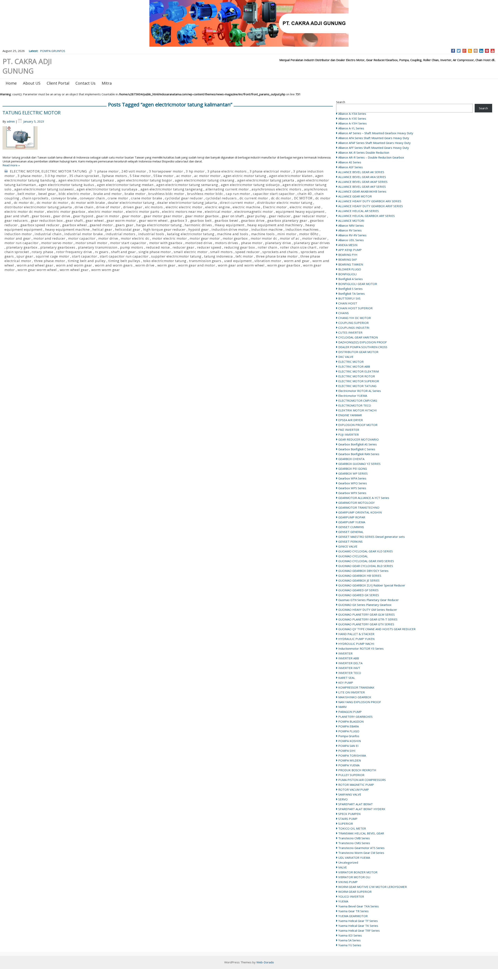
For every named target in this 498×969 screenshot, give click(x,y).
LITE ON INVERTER (351, 692)
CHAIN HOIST (347, 303)
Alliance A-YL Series (351, 128)
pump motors (131, 247)
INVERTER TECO (349, 673)
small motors (221, 252)
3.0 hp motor (56, 175)
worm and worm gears (114, 265)
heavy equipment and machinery (274, 225)
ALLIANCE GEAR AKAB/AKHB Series (362, 191)
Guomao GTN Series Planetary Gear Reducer (368, 600)
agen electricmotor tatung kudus (66, 184)
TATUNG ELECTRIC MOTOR (32, 112)
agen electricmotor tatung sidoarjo (250, 184)
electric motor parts (142, 211)
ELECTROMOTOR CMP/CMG (357, 400)
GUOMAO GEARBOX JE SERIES (359, 580)
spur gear (25, 256)
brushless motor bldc (205, 193)
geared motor (101, 225)
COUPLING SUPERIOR (353, 323)
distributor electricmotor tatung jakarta (38, 207)
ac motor (183, 175)
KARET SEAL (346, 678)
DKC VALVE (345, 357)
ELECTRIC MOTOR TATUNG (357, 386)
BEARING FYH (347, 255)
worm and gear (296, 260)
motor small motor (91, 243)
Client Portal (58, 83)
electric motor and (305, 207)
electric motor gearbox (66, 211)
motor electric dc (135, 238)
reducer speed (209, 247)
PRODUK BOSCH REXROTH (357, 770)
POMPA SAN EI (348, 746)
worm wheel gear (74, 269)
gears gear (124, 225)
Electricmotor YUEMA (352, 396)
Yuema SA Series (349, 940)
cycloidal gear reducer (184, 198)
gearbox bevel (226, 220)
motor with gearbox (165, 243)
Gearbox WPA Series (352, 478)
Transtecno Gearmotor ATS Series (361, 848)
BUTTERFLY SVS (349, 298)
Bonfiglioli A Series (350, 279)
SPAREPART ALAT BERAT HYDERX (361, 809)
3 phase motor (30, 175)
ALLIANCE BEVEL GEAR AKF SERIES (362, 186)
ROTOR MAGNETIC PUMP (356, 785)
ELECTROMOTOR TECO (354, 405)
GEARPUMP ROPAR (351, 517)
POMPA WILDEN (349, 760)
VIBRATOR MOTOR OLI (354, 877)
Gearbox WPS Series (352, 488)
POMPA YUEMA (348, 765)
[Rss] (470, 51)
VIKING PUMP (348, 882)
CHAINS (343, 313)
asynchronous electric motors (276, 189)
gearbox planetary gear (287, 220)
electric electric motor (184, 207)
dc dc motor (281, 198)
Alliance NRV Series (351, 225)
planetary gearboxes (57, 247)
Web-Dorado (265, 962)
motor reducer (314, 238)
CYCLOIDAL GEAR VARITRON (358, 337)
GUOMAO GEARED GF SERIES (358, 590)
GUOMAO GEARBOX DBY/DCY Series (363, 571)
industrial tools (151, 234)
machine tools (263, 234)
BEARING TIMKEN (350, 264)
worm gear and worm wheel (241, 265)
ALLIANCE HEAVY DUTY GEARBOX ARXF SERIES (370, 206)
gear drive (61, 216)
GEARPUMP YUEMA (351, 522)
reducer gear (183, 247)
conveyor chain (92, 198)
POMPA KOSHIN (349, 741)
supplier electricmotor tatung (176, 256)
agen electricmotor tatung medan (125, 184)
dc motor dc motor (52, 202)
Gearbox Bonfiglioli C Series (356, 449)
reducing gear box (239, 247)
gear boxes (41, 216)
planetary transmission (97, 247)
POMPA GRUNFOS (52, 51)
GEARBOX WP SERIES (353, 473)
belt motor (26, 193)
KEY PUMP (345, 682)
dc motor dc (24, 202)
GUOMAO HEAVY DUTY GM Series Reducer (367, 610)
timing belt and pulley (87, 260)
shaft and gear (123, 252)
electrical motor (218, 211)
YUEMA (343, 901)
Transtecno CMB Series (354, 838)
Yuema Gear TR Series (353, 911)
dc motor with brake (88, 202)
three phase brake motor (277, 256)
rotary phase (42, 252)
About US (31, 83)
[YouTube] (492, 51)
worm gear (166, 265)
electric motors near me (182, 211)
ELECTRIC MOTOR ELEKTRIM (358, 371)
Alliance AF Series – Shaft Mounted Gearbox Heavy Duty (375, 133)
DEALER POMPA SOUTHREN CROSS (362, 347)
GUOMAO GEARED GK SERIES (358, 595)
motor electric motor (169, 238)
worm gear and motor (196, 265)
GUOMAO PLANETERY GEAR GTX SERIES (366, 624)
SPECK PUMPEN (349, 814)
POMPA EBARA (348, 726)
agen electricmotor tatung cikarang (204, 180)
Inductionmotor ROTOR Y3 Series (361, 648)
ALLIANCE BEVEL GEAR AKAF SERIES (363, 182)
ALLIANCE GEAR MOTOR (355, 196)
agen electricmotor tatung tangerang (171, 189)
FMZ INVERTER (348, 430)
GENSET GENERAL (350, 532)
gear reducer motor (309, 216)
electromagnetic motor (253, 211)
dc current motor (253, 198)
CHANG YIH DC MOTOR (354, 318)
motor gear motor (205, 238)
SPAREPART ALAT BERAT (355, 804)
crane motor (118, 198)
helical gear (102, 229)
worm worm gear (105, 269)
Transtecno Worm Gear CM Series (361, 853)
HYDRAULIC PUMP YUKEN (356, 639)
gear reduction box (47, 220)
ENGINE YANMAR (350, 415)
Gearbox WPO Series (352, 483)
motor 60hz (308, 234)
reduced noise (158, 247)
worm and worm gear (74, 265)
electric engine (217, 207)
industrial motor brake (83, 234)
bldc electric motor (74, 193)
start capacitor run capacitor (124, 256)
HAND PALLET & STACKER (356, 634)
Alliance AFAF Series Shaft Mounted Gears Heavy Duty (374, 143)
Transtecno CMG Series (354, 843)
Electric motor (275, 207)
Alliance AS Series (349, 162)
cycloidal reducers (221, 198)
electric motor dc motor (24, 211)
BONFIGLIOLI (347, 274)
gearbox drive (252, 220)
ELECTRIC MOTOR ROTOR (356, 376)
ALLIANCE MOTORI (351, 221)
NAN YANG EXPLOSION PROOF (359, 702)
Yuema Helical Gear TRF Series (359, 930)
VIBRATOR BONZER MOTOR (357, 872)
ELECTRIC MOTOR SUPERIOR (358, 381)
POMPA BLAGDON (351, 721)
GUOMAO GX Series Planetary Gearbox (364, 605)
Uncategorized (348, 862)
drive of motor (108, 207)
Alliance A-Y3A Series (352, 114)
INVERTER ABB (348, 658)
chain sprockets (35, 198)
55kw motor (163, 175)
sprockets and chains (280, 252)
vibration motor (267, 260)
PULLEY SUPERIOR (351, 775)
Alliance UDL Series (351, 240)
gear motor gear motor (163, 216)
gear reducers (16, 220)
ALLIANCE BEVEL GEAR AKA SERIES (362, 177)
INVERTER (345, 653)
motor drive (108, 238)
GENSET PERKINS (350, 541)
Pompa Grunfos (348, 736)
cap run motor (238, 193)
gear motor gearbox (202, 216)
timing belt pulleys (124, 260)
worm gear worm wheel (37, 269)
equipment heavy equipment (300, 211)
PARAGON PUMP (350, 712)
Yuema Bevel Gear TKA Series (358, 906)
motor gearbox (235, 238)
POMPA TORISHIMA (352, 755)
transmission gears (205, 260)
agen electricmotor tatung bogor (144, 180)
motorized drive (198, 243)
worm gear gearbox (283, 265)
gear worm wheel (153, 220)
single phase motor (155, 252)
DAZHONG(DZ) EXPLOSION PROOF (362, 342)
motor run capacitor (21, 243)
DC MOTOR (303, 198)
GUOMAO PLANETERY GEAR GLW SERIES (366, 614)
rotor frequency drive (74, 252)
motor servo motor (57, 243)
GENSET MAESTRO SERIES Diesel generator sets (371, 537)
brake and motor (107, 193)
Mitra (107, 83)
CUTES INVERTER (350, 332)
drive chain (84, 207)
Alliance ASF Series (350, 167)
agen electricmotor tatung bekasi (86, 180)
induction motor (18, 234)
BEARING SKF (347, 259)
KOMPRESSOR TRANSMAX (356, 687)
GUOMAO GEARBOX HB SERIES (359, 575)
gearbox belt (201, 220)
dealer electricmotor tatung (131, 202)
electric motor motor (105, 211)
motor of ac (289, 238)
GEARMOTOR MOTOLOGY (356, 503)
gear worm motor (121, 220)
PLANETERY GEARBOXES (355, 716)
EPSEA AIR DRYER (350, 420)
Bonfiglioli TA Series (351, 293)
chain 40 (304, 193)
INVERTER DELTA (350, 663)
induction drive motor (229, 229)
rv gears (101, 252)
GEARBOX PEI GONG (352, 468)
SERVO (343, 799)
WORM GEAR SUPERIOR (355, 892)
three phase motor (49, 260)
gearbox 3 (178, 220)
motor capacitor (81, 238)
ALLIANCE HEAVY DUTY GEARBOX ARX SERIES (369, 201)
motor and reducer (49, 238)
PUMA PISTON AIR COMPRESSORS (362, 780)
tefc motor (244, 256)
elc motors (154, 207)
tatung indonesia (218, 256)
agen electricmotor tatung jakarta (265, 180)
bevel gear (47, 193)
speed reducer (247, 252)
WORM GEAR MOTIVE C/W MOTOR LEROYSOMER (372, 887)
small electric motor (191, 252)
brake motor (135, 193)
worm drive (144, 265)
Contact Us (85, 83)
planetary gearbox (22, 247)
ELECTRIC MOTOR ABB (354, 366)
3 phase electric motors (227, 171)
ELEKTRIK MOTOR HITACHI (357, 410)
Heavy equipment (230, 225)
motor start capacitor (128, 243)
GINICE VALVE (347, 546)
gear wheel (95, 220)
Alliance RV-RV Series (352, 235)
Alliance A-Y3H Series (352, 123)
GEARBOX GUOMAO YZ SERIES (359, 464)
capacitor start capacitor (274, 193)
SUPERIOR (345, 823)
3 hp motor (195, 171)
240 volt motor (133, 171)
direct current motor (237, 202)
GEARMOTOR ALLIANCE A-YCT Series (363, 498)
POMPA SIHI (346, 751)
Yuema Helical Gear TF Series (358, 921)
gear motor (131, 216)
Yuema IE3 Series (350, 935)
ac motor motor (207, 175)
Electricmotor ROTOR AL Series (359, 391)
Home (11, 83)
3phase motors (114, 175)
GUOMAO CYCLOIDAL (353, 556)
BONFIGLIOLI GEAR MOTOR (357, 284)
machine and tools (232, 234)
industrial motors (120, 234)
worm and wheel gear (35, 265)
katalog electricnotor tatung (190, 234)
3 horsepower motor (166, 171)
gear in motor (107, 216)
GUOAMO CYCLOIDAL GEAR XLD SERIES (365, 551)
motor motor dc (264, 238)
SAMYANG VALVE (349, 794)
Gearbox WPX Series (352, 493)
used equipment (238, 260)
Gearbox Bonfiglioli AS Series (357, 444)
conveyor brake (64, 198)
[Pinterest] (487, 51)
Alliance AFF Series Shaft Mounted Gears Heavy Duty (373, 148)
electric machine (246, 207)
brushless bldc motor (166, 193)
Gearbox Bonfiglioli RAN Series (358, 454)
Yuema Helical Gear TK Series (358, 926)
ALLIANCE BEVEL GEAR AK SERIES (361, 172)
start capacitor (84, 256)
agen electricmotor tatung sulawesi (44, 189)
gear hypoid (83, 216)
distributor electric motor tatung (284, 202)
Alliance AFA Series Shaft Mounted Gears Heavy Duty (373, 138)
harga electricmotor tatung (159, 225)
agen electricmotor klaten (290, 175)
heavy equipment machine (67, 229)
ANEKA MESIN (347, 245)
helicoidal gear (127, 229)
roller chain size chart (298, 247)
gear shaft (74, 220)
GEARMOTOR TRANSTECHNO (358, 507)
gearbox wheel (74, 225)
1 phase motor (106, 171)
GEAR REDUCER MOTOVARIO (358, 439)
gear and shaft (16, 216)
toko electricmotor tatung (164, 260)
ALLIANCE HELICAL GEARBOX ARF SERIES (366, 216)
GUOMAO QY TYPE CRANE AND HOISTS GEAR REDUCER (377, 629)
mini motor (286, 234)
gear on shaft (233, 216)
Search (340, 102)
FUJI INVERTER (348, 434)
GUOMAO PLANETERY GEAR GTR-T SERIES (367, 619)
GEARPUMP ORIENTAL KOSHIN (360, 512)
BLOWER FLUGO (349, 269)
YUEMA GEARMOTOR (353, 916)
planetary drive (278, 243)
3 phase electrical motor (270, 171)
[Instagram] (475, 51)
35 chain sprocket (84, 175)
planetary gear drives (312, 243)
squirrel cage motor (52, 256)
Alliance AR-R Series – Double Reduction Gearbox (371, 157)
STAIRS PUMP (347, 819)
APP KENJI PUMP (350, 250)
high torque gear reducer (164, 229)
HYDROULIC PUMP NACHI (356, 644)
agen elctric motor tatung (244, 175)
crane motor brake (146, 198)
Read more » (11, 165)
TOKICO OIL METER (352, 828)
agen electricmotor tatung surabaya (107, 189)
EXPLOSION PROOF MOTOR (357, 425)
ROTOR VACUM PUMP (353, 789)
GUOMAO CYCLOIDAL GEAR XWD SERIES (366, 561)
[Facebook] (453, 51)
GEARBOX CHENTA (351, 459)
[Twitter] (458, 51)
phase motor (251, 243)
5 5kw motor (140, 175)
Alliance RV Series (350, 230)
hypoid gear (198, 229)
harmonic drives (198, 225)
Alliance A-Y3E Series (352, 118)
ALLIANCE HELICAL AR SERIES (358, 211)
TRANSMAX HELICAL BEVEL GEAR (361, 833)
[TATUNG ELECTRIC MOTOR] (168, 140)
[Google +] (464, 51)
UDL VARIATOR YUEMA (354, 857)
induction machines (302, 229)
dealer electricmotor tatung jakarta (187, 202)
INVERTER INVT (349, 668)
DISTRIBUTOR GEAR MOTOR (358, 352)
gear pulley (256, 216)
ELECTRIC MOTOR (351, 362)
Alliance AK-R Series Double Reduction (363, 152)
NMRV (342, 707)
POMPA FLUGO (348, 731)
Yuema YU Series (349, 945)
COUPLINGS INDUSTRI (353, 327)
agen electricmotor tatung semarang (187, 184)
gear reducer (280, 216)
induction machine (267, 229)
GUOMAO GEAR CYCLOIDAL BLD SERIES (365, 566)
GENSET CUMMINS (351, 527)
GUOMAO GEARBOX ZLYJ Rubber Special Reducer (371, 585)
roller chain (267, 247)
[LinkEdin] (481, 51)
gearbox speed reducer (40, 225)
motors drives (226, 243)
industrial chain (48, 234)
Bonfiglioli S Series (350, 289)
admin (11, 121)
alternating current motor (227, 189)
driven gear (132, 207)
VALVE (342, 867)
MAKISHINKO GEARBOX (354, 697)
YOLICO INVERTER (351, 896)
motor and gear (17, 238)
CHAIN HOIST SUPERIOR (355, 308)
